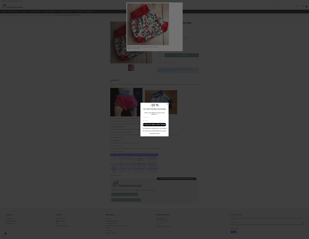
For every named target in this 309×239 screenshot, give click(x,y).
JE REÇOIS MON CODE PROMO (154, 124)
